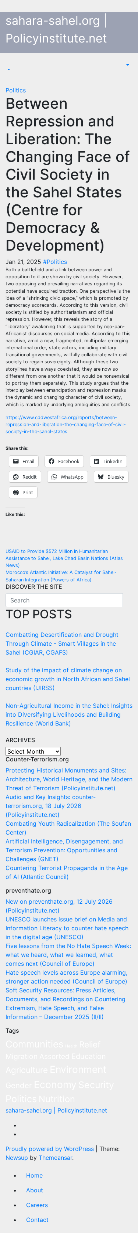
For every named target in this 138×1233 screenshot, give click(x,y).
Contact (37, 1219)
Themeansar (55, 1157)
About (34, 1190)
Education (88, 1056)
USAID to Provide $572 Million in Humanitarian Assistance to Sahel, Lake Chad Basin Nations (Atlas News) (64, 558)
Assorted (54, 1056)
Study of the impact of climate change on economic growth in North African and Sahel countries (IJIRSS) (68, 679)
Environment (78, 1069)
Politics (16, 90)
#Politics (55, 261)
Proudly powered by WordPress (51, 1148)
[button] (8, 69)
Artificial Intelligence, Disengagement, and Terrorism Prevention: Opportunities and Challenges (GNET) (64, 850)
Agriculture (27, 1070)
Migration (22, 1056)
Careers (37, 1205)
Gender (19, 1085)
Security (96, 1084)
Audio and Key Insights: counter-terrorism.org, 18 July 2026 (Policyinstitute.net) (51, 805)
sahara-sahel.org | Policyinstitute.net (56, 1110)
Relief (89, 1044)
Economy (55, 1084)
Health (71, 1046)
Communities (34, 1044)
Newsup (17, 1157)
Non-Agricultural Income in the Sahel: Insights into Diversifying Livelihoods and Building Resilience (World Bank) (69, 714)
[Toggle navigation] (10, 63)
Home (34, 1175)
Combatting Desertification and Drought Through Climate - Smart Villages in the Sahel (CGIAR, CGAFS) (62, 643)
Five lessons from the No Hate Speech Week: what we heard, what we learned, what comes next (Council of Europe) (68, 954)
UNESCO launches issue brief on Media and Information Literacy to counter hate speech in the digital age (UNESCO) (67, 928)
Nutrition (57, 1099)
